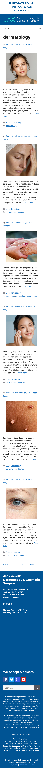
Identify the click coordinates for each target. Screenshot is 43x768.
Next (33, 565)
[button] (40, 28)
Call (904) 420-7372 (21, 7)
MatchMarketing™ (29, 762)
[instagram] (17, 679)
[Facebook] (5, 679)
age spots (10, 296)
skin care (21, 212)
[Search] (37, 687)
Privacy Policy (13, 765)
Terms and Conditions (27, 765)
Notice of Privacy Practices (21, 734)
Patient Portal (22, 11)
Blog (8, 122)
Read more (29, 203)
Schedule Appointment (21, 3)
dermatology (11, 126)
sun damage (32, 296)
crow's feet (10, 555)
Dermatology (16, 122)
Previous (8, 565)
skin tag (20, 469)
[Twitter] (11, 679)
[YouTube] (23, 679)
